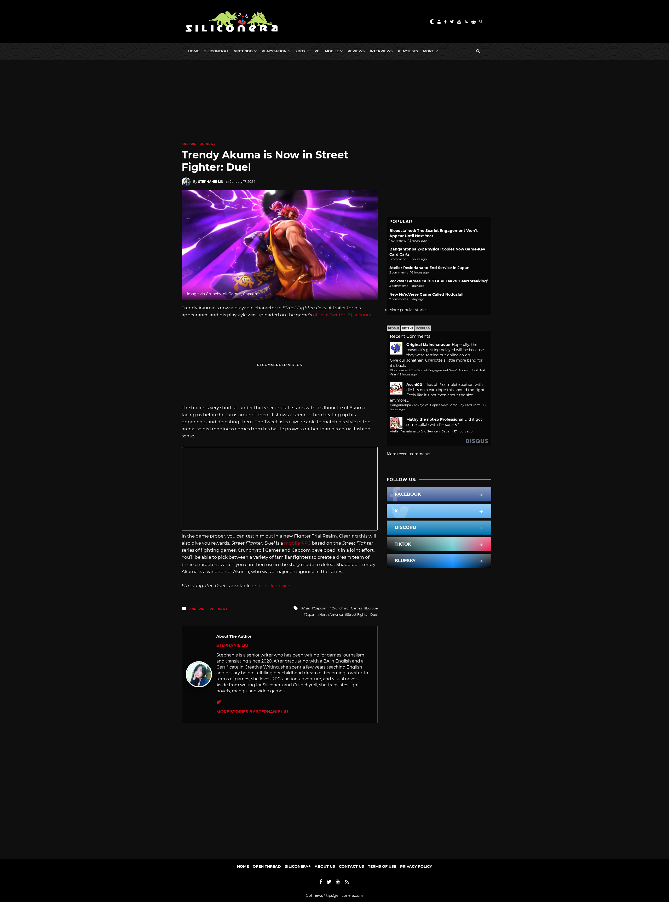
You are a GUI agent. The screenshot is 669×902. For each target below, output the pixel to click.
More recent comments (408, 454)
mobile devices (275, 585)
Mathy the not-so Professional (434, 419)
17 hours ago (463, 431)
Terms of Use (382, 866)
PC (317, 51)
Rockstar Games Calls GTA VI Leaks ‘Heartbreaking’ (438, 281)
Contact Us (351, 866)
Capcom (320, 608)
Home (193, 51)
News (211, 144)
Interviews (381, 51)
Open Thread (267, 866)
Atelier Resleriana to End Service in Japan (429, 267)
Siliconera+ (216, 51)
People (393, 328)
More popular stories (408, 309)
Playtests (408, 51)
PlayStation (274, 51)
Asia (306, 608)
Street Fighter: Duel (362, 614)
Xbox (300, 51)
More (428, 51)
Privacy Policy (416, 866)
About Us (325, 866)
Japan (310, 614)
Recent (407, 328)
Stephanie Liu (210, 182)
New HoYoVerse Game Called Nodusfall (426, 294)
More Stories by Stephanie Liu (252, 711)
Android (189, 144)
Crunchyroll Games (347, 608)
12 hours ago (408, 374)
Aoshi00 (414, 384)
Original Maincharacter (428, 344)
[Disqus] (280, 788)
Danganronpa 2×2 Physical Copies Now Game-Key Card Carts (435, 405)
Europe (372, 608)
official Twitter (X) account (342, 314)
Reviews (356, 51)
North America (331, 614)
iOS (201, 144)
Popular (423, 328)
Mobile (332, 51)
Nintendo (243, 51)
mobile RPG (297, 543)
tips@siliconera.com (344, 895)
